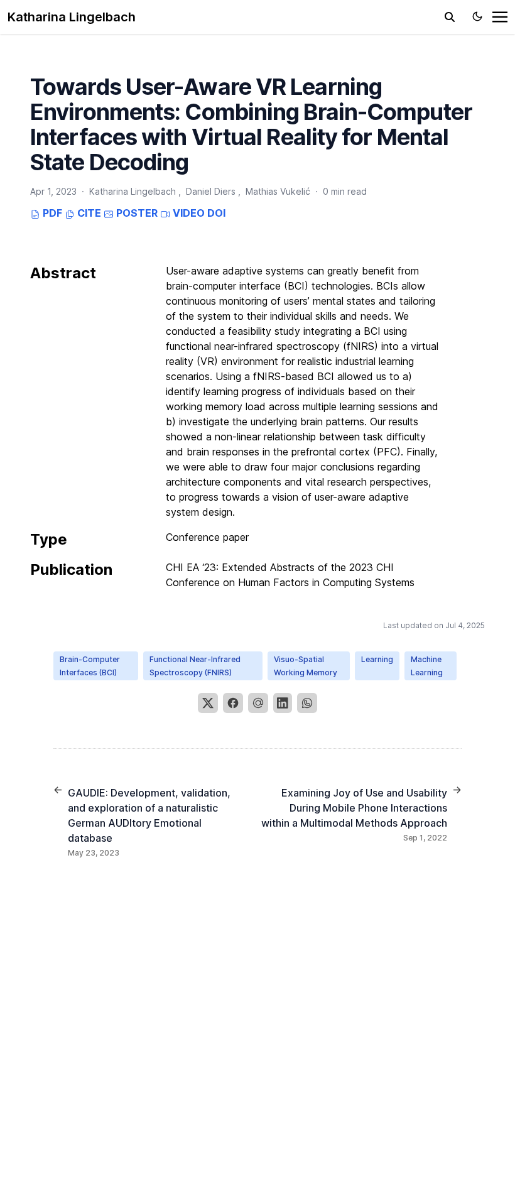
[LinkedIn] (282, 703)
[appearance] (477, 16)
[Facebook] (233, 703)
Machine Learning (427, 666)
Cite (88, 213)
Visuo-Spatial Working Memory (305, 666)
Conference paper (207, 537)
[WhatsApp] (307, 703)
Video (187, 213)
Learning (377, 659)
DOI (216, 213)
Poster (136, 213)
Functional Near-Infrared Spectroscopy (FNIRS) (195, 666)
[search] (449, 17)
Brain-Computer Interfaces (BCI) (90, 666)
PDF (51, 213)
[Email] (258, 703)
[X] (208, 703)
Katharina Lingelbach (72, 16)
